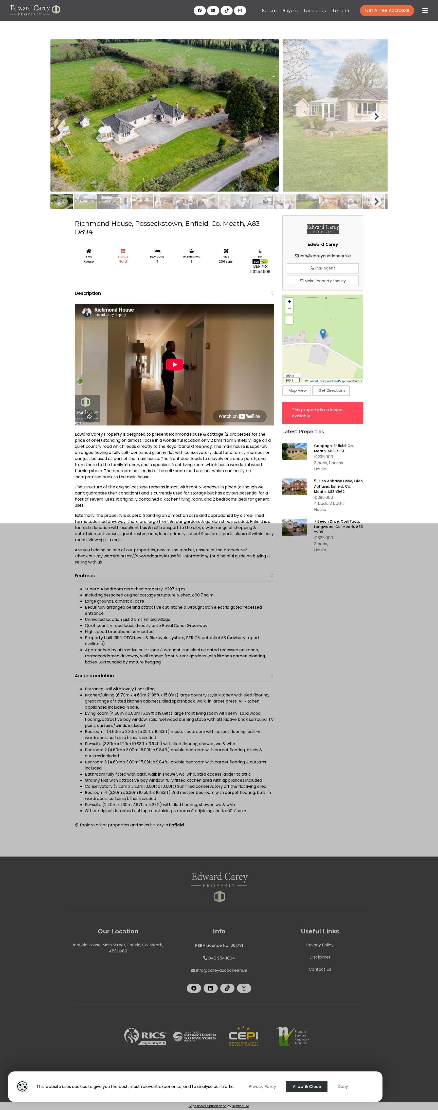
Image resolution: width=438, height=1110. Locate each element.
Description (88, 293)
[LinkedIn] (213, 10)
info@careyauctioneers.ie (325, 256)
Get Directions (331, 390)
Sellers (269, 10)
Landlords (315, 10)
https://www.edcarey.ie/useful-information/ (164, 556)
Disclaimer (320, 957)
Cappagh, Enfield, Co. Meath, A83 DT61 (334, 448)
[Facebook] (200, 10)
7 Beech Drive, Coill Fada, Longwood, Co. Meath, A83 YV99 (338, 527)
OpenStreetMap (334, 381)
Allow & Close (307, 1086)
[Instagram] (240, 10)
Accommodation (94, 675)
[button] (323, 334)
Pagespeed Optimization (208, 1106)
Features (85, 575)
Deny (343, 1086)
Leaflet (313, 381)
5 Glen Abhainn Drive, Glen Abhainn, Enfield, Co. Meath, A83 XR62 (338, 486)
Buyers (290, 10)
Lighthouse (240, 1106)
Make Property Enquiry (325, 280)
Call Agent (324, 268)
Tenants (341, 10)
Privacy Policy (262, 1086)
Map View (298, 390)
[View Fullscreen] (289, 320)
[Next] (375, 116)
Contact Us (320, 969)
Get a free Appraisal (387, 10)
